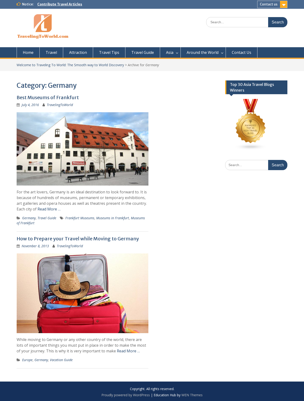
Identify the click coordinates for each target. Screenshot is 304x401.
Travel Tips (109, 52)
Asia (169, 52)
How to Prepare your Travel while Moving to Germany (78, 239)
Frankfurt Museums (79, 218)
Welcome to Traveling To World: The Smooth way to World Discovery (70, 65)
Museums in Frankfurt (112, 218)
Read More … (49, 209)
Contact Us (241, 52)
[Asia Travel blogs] (250, 149)
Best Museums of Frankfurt (48, 97)
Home (28, 52)
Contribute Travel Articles (59, 4)
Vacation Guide (61, 360)
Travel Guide (142, 52)
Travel (51, 52)
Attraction (78, 52)
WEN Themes (192, 395)
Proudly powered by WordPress (125, 395)
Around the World (202, 52)
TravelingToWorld (60, 105)
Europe (27, 360)
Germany (29, 218)
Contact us (268, 4)
